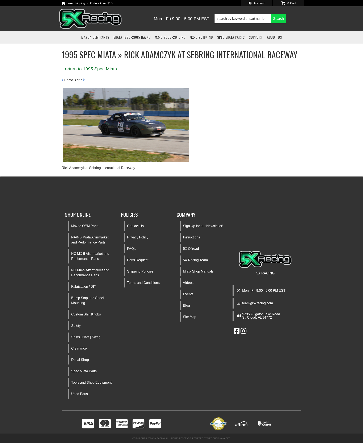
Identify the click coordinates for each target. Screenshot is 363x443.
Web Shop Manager (218, 438)
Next (84, 79)
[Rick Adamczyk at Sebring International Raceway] (126, 125)
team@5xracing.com (257, 303)
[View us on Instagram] (243, 332)
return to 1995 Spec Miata (91, 68)
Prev (62, 79)
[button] (250, 18)
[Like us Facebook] (236, 332)
